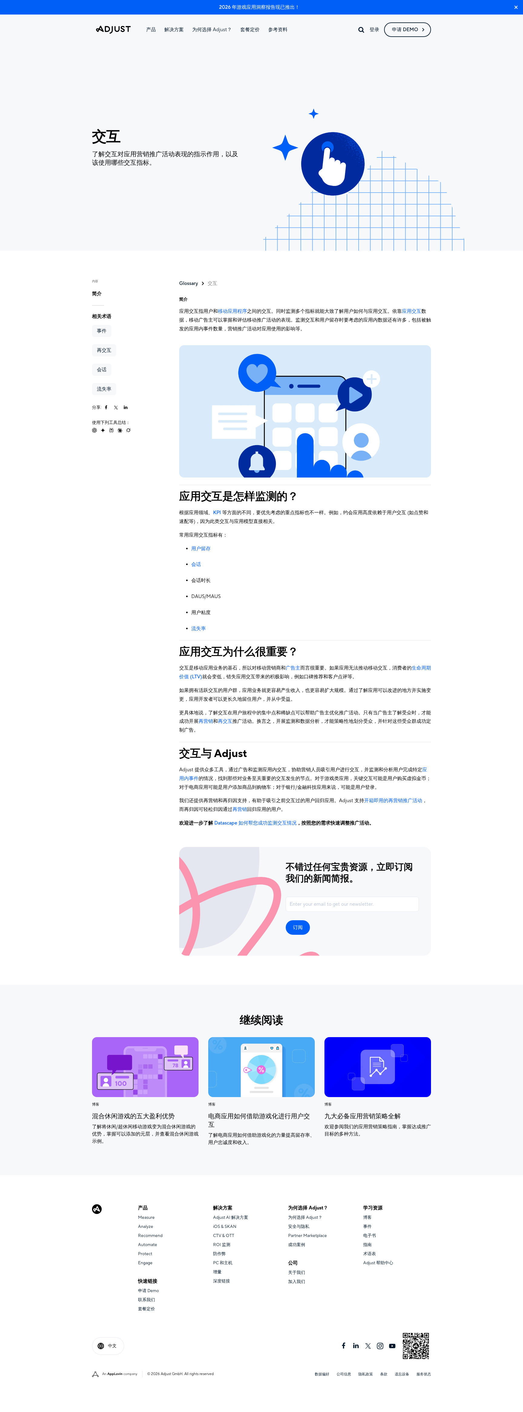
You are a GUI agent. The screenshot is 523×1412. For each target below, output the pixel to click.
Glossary (188, 283)
